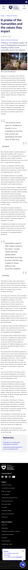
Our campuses (5, 494)
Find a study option (6, 504)
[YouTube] (13, 477)
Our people (4, 507)
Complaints (4, 537)
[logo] (14, 7)
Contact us (4, 524)
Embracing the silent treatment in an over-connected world (12, 448)
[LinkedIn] (6, 477)
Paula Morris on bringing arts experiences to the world (11, 443)
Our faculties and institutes (8, 488)
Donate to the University (8, 534)
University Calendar (6, 510)
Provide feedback (6, 541)
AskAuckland (5, 528)
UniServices (5, 517)
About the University (7, 485)
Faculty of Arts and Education (9, 40)
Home (2, 15)
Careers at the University (8, 513)
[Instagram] (10, 477)
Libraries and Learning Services (9, 497)
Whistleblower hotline (7, 544)
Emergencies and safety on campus (10, 531)
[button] (26, 2)
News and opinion (12, 15)
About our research (6, 491)
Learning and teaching (7, 501)
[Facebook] (3, 477)
